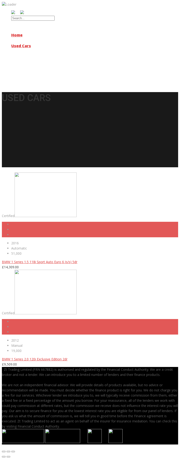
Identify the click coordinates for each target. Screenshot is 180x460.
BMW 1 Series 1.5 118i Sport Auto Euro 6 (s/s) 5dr (39, 262)
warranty (20, 67)
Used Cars (21, 45)
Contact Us (22, 72)
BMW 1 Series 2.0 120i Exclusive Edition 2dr (35, 359)
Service (18, 51)
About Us (20, 40)
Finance (18, 56)
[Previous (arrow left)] (4, 456)
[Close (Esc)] (4, 451)
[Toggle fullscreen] (8, 451)
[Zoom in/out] (13, 451)
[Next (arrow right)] (8, 456)
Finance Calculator (35, 62)
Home (16, 35)
